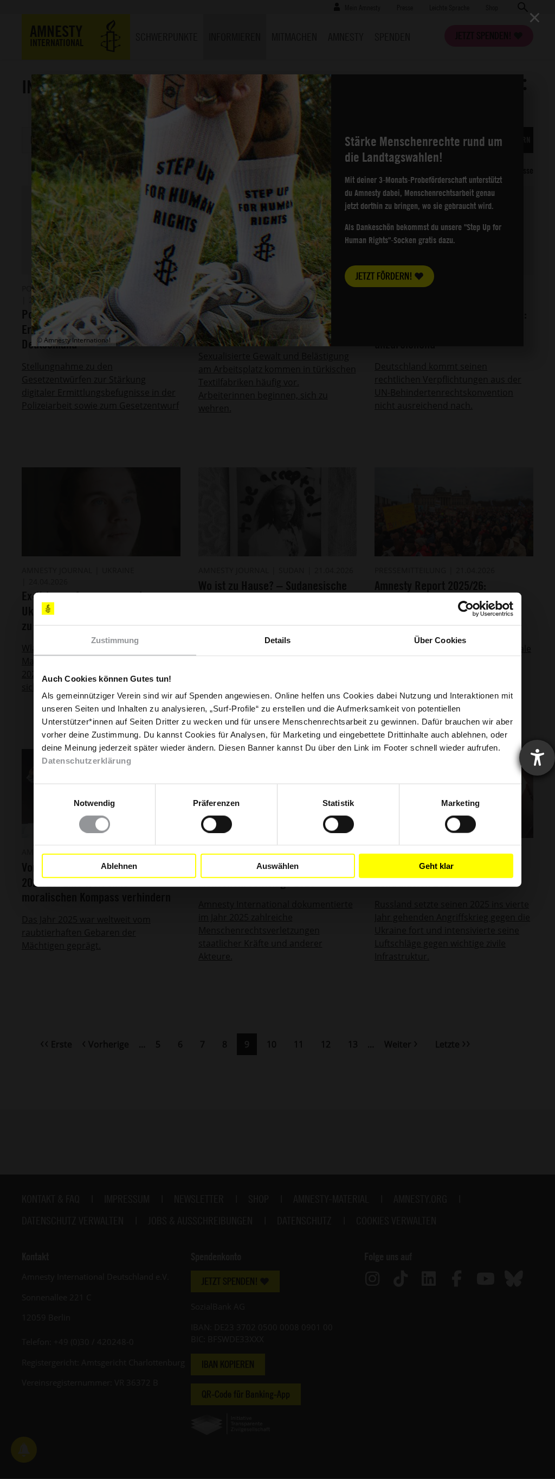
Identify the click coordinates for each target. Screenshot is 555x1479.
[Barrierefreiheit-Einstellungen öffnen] (537, 758)
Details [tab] (277, 639)
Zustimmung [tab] (115, 639)
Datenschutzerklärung (86, 760)
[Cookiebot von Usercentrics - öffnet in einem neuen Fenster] (465, 608)
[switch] (216, 824)
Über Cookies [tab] (440, 639)
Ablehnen (119, 865)
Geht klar (436, 865)
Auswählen (277, 865)
